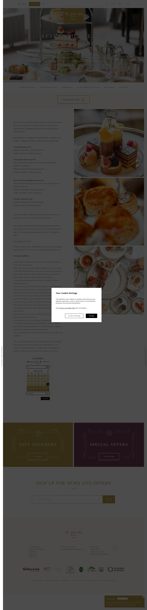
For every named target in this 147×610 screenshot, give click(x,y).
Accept (91, 316)
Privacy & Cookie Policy (68, 308)
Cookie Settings (74, 316)
